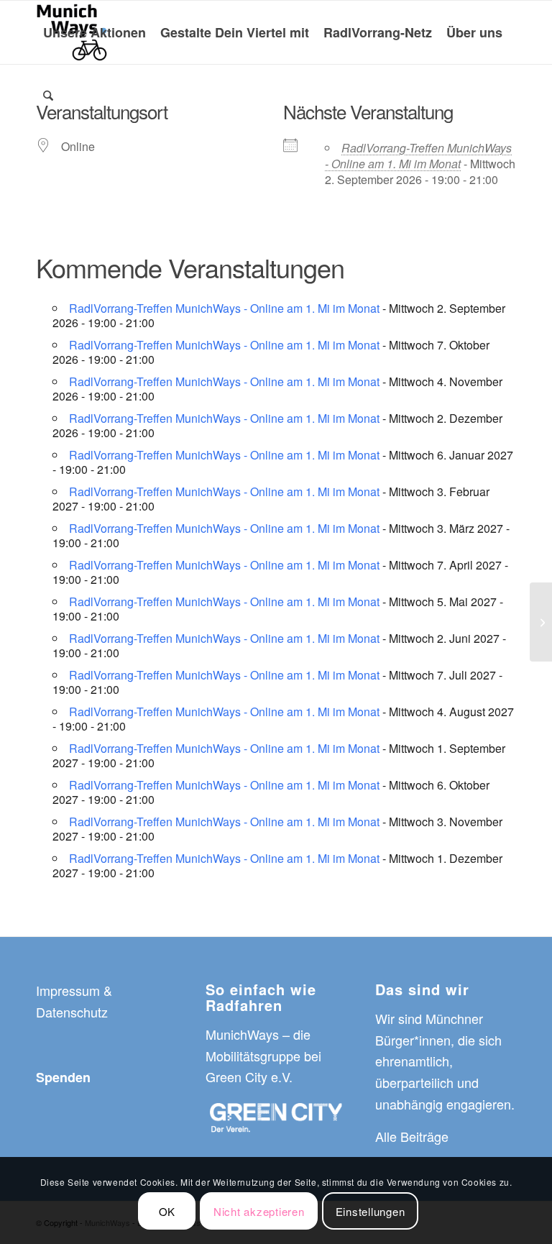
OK (167, 1211)
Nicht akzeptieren (259, 1211)
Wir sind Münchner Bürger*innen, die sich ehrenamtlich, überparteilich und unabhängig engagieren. (445, 1061)
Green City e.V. (249, 1076)
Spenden (63, 1077)
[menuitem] (94, 32)
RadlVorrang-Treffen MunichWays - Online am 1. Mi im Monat (418, 156)
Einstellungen (370, 1211)
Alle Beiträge (411, 1136)
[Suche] (48, 95)
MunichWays (242, 1034)
